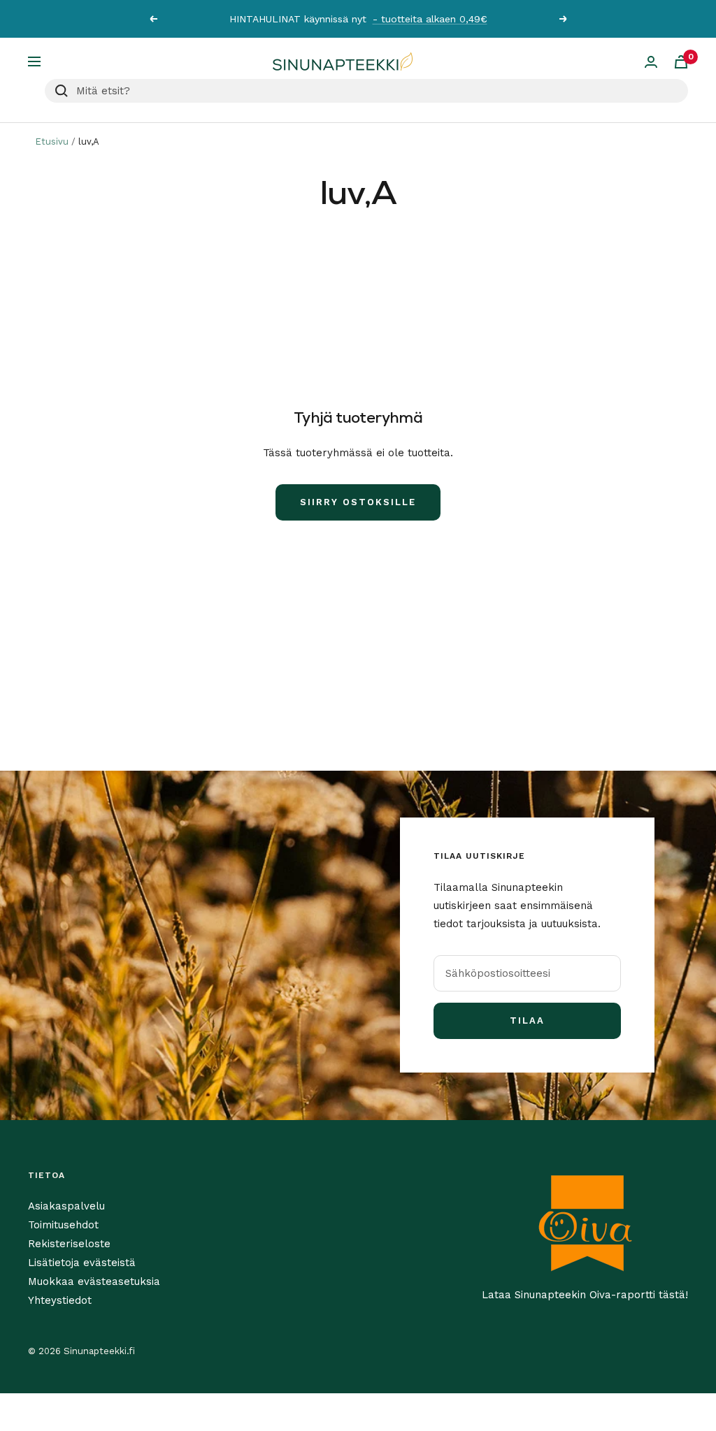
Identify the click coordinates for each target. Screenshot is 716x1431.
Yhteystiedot (60, 1300)
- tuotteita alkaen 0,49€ (430, 18)
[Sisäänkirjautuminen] (651, 62)
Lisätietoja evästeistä (82, 1262)
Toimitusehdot (63, 1225)
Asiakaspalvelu (66, 1206)
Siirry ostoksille (358, 502)
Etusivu (52, 141)
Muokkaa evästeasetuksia (94, 1281)
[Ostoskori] (681, 61)
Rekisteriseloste (69, 1243)
